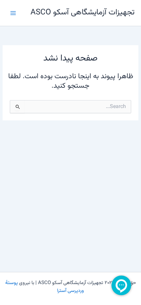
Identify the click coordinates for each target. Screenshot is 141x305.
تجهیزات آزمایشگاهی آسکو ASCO (82, 13)
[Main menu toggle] (13, 12)
